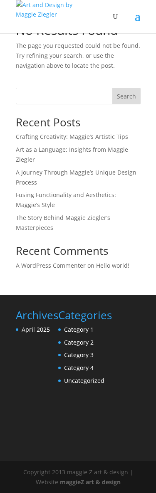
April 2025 (36, 329)
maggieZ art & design (90, 482)
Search (126, 96)
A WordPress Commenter (51, 265)
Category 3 (79, 355)
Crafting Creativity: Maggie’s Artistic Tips (72, 137)
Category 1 (79, 329)
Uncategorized (84, 381)
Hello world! (112, 265)
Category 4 (79, 368)
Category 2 (79, 342)
